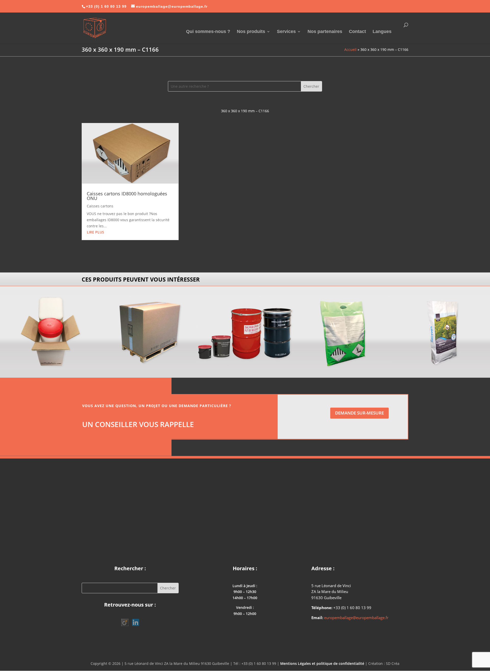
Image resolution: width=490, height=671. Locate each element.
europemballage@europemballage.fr (356, 617)
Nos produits (251, 32)
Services (286, 32)
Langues (382, 32)
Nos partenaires (325, 32)
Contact (357, 32)
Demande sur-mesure (359, 413)
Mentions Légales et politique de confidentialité (322, 663)
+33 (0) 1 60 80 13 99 (106, 6)
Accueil (350, 49)
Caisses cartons (100, 206)
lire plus (95, 232)
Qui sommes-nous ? (208, 32)
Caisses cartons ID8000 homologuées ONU (127, 196)
